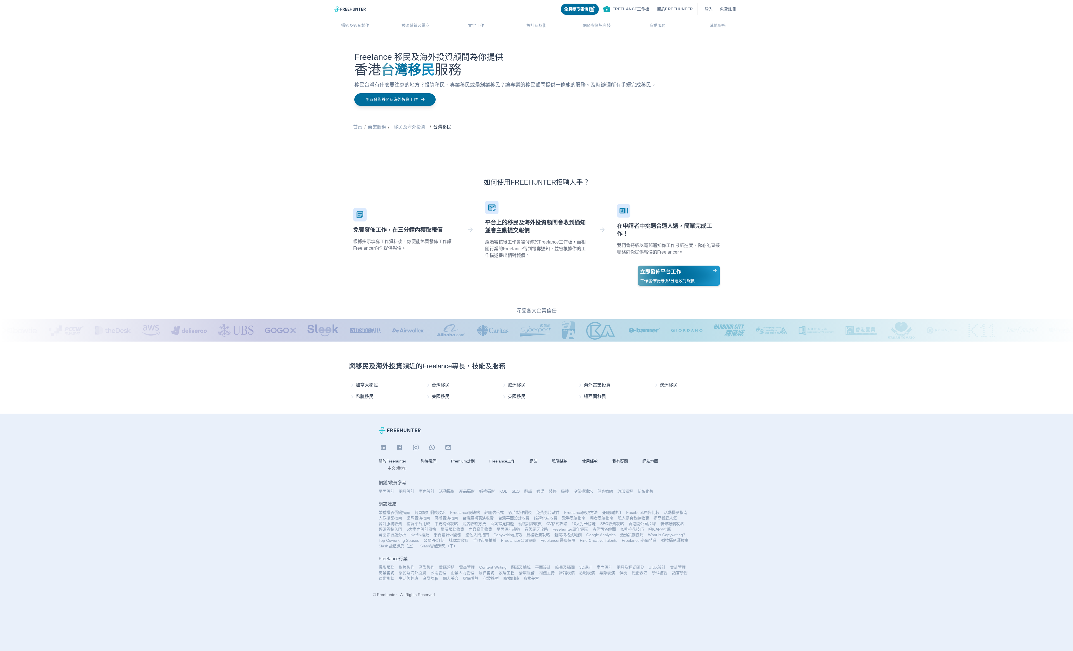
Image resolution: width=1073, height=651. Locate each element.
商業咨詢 (386, 573)
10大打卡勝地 (584, 523)
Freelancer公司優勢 (518, 540)
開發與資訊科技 (597, 25)
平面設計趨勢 (508, 529)
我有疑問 (620, 461)
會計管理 (678, 567)
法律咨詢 (486, 573)
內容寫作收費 (480, 529)
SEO (516, 491)
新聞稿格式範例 (568, 535)
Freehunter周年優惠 (570, 529)
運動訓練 (386, 578)
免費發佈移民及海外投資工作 (391, 99)
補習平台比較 (418, 523)
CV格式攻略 (556, 523)
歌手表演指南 (573, 518)
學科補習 (660, 573)
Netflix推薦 (419, 535)
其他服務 (718, 25)
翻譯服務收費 (452, 529)
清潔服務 (527, 573)
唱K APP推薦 (659, 529)
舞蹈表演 (567, 573)
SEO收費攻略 (612, 523)
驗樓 (565, 491)
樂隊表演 (607, 573)
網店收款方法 (474, 523)
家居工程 (506, 573)
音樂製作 (427, 567)
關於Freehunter (392, 461)
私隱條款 (560, 461)
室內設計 (427, 491)
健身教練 (605, 491)
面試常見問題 (502, 523)
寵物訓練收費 (530, 523)
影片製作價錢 (520, 512)
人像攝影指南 (390, 518)
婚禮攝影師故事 (675, 540)
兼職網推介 (612, 512)
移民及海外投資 (409, 127)
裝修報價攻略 (672, 523)
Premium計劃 (463, 461)
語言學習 (680, 573)
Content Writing (493, 567)
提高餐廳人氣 (665, 518)
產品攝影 (467, 491)
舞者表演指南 (601, 518)
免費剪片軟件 (548, 512)
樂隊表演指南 (418, 518)
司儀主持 (547, 573)
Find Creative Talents (598, 540)
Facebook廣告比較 (642, 512)
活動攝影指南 (675, 512)
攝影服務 (386, 567)
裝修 (553, 491)
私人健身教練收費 (633, 518)
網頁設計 (406, 491)
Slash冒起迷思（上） (397, 546)
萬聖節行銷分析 (392, 535)
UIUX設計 (657, 567)
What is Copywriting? (666, 535)
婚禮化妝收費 (545, 518)
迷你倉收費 (459, 540)
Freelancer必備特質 (639, 540)
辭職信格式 (494, 512)
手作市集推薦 (485, 540)
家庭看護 (471, 578)
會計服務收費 (390, 523)
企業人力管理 (462, 573)
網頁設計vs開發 (447, 535)
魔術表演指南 (446, 518)
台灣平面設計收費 (514, 518)
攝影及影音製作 (355, 25)
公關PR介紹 (434, 540)
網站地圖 (650, 461)
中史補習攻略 (446, 523)
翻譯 (528, 491)
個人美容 (451, 578)
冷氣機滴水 (583, 491)
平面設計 (386, 491)
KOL (503, 491)
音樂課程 (430, 578)
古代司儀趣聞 (604, 529)
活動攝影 (447, 491)
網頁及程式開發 (630, 567)
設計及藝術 (536, 25)
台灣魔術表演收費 (478, 518)
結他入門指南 (477, 535)
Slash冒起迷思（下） (438, 546)
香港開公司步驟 (642, 523)
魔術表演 (639, 573)
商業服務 (657, 25)
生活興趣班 (408, 578)
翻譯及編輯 (521, 567)
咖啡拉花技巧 (632, 529)
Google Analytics (601, 535)
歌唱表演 (587, 573)
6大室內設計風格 (421, 529)
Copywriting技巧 (507, 535)
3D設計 (585, 567)
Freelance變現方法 (581, 512)
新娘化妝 (645, 491)
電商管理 (467, 567)
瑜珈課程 (625, 491)
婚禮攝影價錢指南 (394, 512)
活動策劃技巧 (632, 535)
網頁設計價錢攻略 (430, 512)
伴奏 (623, 573)
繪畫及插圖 (565, 567)
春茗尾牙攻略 (536, 529)
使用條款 (590, 461)
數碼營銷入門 (390, 529)
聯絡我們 (428, 461)
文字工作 (476, 25)
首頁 (357, 127)
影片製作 (406, 567)
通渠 (540, 491)
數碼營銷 (447, 567)
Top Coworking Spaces (399, 540)
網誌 (533, 461)
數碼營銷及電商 (416, 25)
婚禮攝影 (487, 491)
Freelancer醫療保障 (557, 540)
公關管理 (438, 573)
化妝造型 (491, 578)
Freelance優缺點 (465, 512)
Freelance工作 (502, 461)
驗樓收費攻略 (538, 535)
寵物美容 (531, 578)
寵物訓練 (511, 578)
